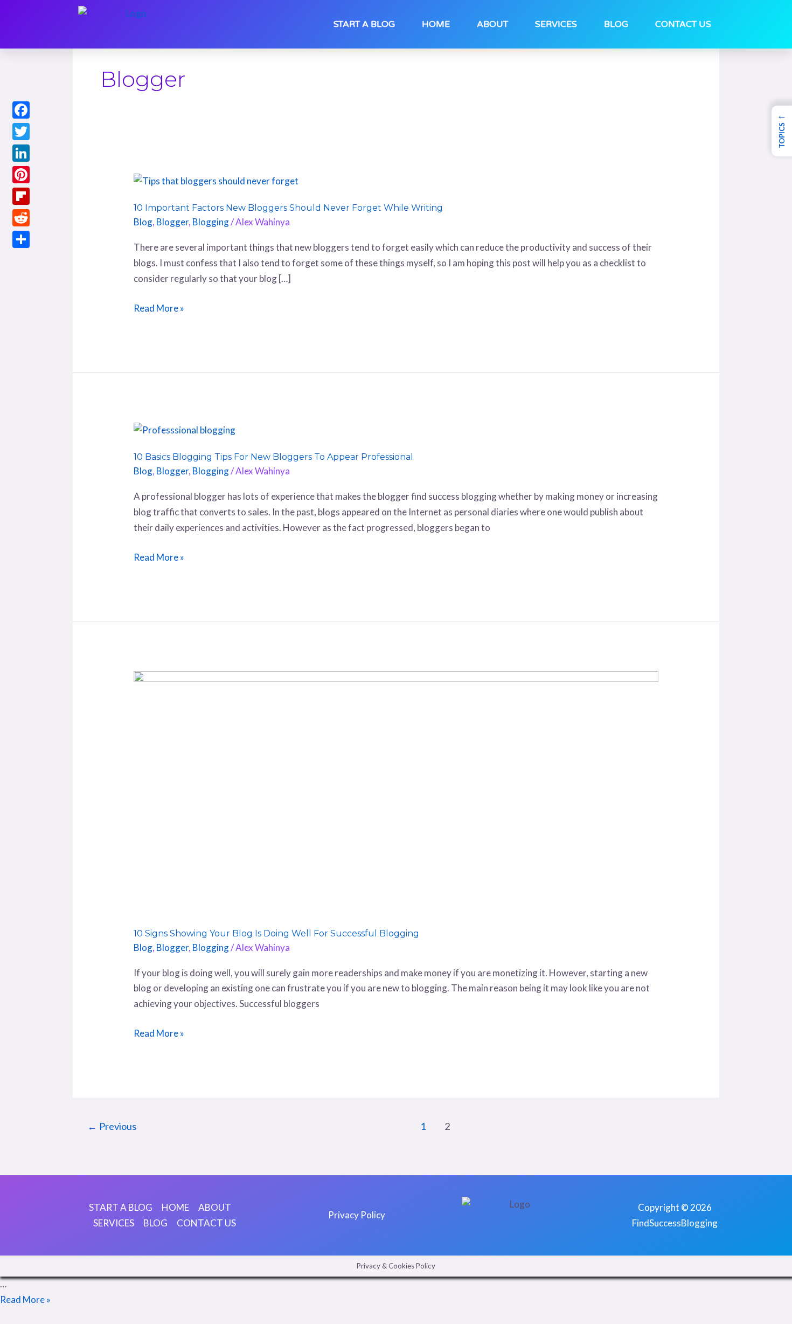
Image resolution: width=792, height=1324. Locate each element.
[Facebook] (21, 110)
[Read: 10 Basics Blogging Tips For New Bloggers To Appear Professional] (184, 429)
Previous (111, 1126)
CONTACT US (683, 24)
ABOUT (492, 24)
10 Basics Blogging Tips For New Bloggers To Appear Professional (273, 457)
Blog (143, 221)
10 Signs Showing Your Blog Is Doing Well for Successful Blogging (276, 933)
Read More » (159, 308)
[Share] (21, 239)
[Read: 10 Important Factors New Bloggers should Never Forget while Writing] (216, 180)
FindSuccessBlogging (675, 1223)
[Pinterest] (21, 174)
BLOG (616, 24)
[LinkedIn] (21, 153)
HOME (436, 24)
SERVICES (556, 24)
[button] (782, 131)
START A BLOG (364, 24)
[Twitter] (21, 131)
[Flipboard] (21, 196)
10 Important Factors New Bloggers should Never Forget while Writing (288, 208)
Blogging (210, 221)
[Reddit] (21, 218)
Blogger (172, 221)
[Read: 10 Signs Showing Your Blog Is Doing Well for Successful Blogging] (396, 791)
